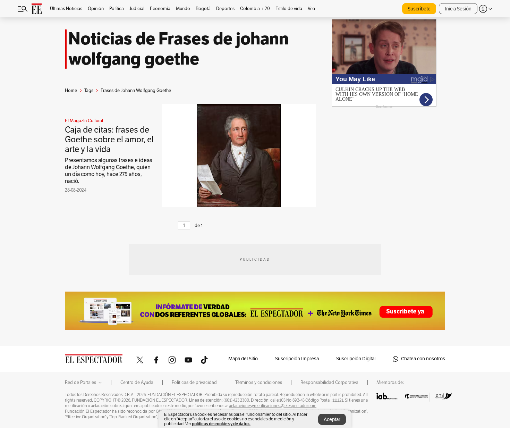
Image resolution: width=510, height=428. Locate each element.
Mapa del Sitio (243, 359)
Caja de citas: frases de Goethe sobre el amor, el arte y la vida (109, 139)
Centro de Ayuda (136, 382)
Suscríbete (419, 9)
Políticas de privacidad (194, 382)
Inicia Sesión (458, 9)
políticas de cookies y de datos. (221, 423)
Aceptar (332, 419)
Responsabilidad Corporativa (329, 382)
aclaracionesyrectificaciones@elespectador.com (272, 405)
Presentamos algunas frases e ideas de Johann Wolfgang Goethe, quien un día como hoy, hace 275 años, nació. (108, 171)
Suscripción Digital (355, 359)
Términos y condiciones (258, 382)
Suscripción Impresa (297, 359)
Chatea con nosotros (423, 359)
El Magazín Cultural (84, 121)
